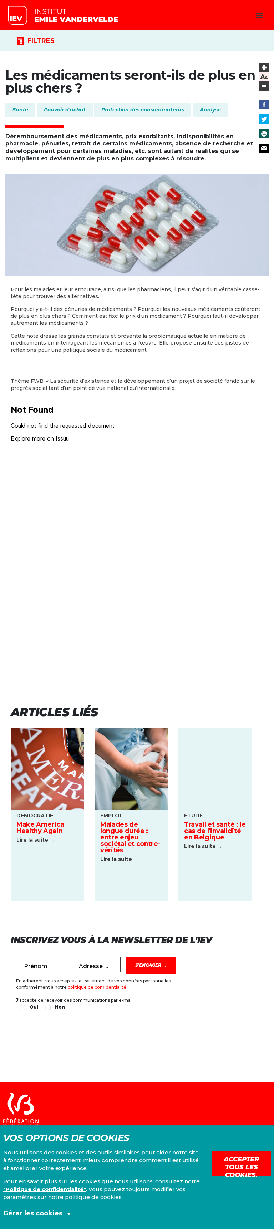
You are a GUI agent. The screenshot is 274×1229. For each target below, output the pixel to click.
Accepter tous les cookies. (241, 1165)
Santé (20, 109)
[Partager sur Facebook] (264, 104)
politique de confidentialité (97, 987)
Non (60, 1007)
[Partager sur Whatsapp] (264, 133)
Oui (34, 1007)
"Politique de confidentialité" (44, 1189)
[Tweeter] (264, 119)
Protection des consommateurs (142, 109)
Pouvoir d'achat (65, 109)
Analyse (210, 109)
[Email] (264, 148)
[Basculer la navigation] (259, 15)
